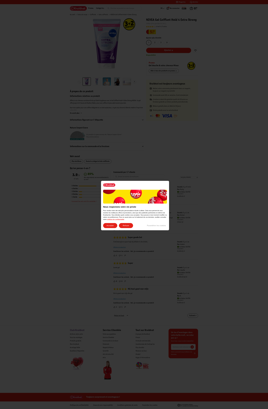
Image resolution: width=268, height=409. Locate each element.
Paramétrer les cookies (156, 225)
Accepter (110, 225)
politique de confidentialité (115, 219)
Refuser (126, 225)
